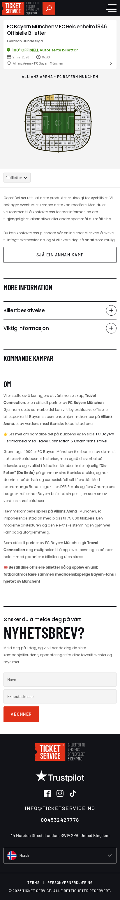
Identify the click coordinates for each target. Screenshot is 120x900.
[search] (49, 8)
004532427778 (60, 819)
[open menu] (111, 8)
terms (33, 882)
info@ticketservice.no (60, 808)
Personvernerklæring (70, 882)
